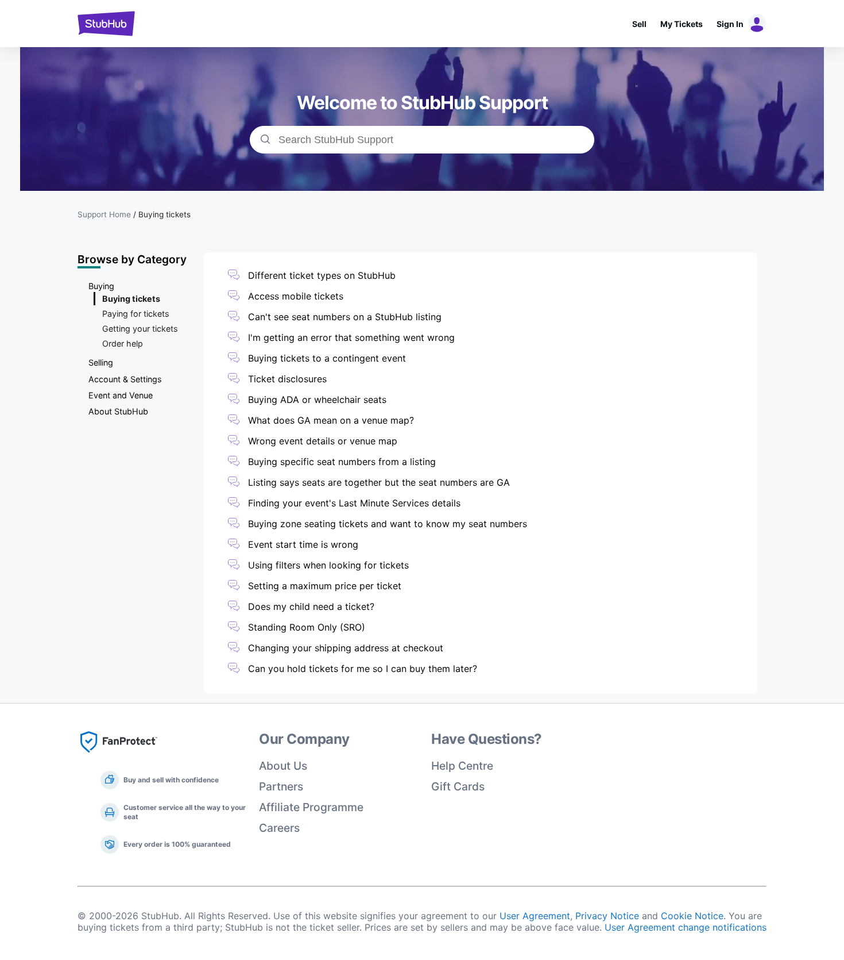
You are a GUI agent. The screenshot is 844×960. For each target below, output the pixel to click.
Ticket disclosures (287, 379)
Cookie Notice (692, 915)
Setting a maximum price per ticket (324, 586)
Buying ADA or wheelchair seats (317, 399)
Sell (639, 24)
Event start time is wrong (303, 544)
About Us (283, 766)
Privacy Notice (607, 915)
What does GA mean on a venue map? (331, 420)
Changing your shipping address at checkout (345, 648)
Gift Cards (458, 786)
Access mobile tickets (295, 296)
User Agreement (535, 915)
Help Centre (462, 766)
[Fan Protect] (119, 756)
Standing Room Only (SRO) (306, 627)
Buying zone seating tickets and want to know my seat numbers (387, 523)
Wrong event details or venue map (324, 441)
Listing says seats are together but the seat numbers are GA (379, 482)
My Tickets (681, 24)
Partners (281, 786)
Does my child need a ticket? (311, 606)
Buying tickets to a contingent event (327, 358)
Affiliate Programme (311, 807)
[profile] (755, 23)
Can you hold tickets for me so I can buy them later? (362, 668)
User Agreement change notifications (685, 927)
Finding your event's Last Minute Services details (354, 503)
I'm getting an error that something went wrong (351, 337)
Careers (279, 828)
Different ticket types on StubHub (322, 275)
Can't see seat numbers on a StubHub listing (345, 316)
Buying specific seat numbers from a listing (342, 461)
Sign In (730, 24)
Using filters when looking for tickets (328, 565)
